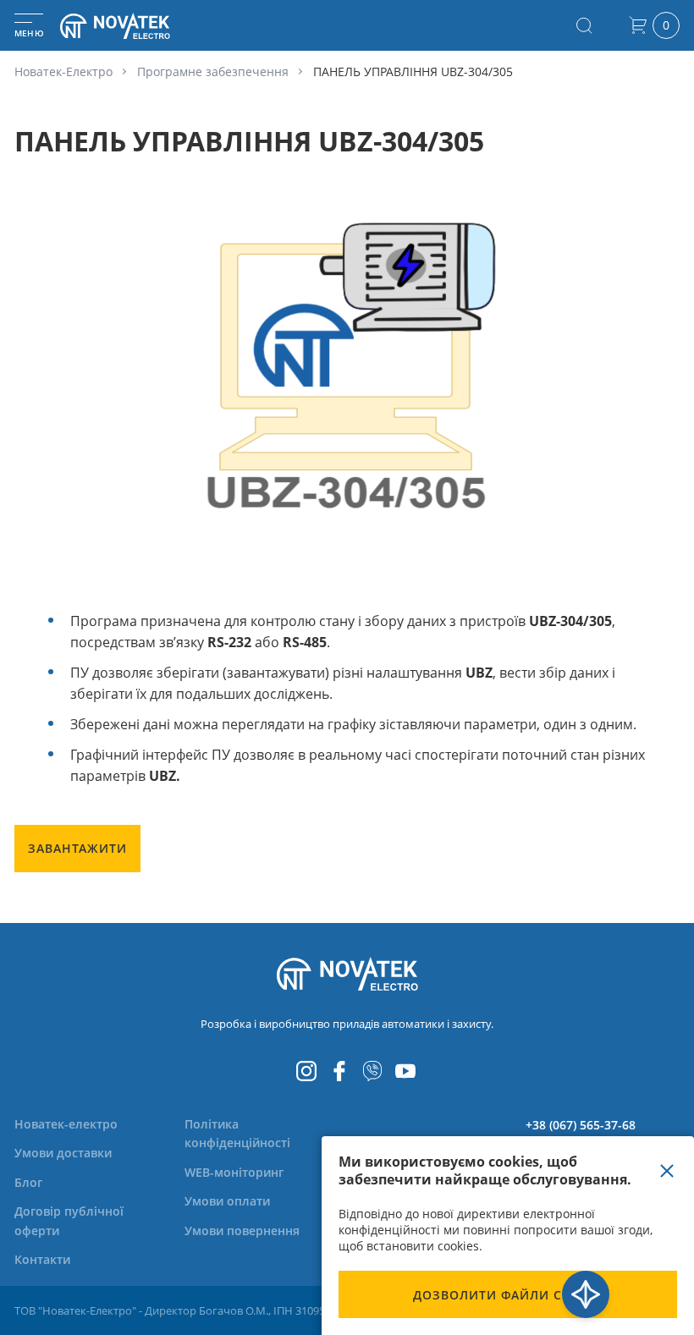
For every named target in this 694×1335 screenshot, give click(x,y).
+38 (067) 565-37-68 (581, 1125)
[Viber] (372, 1071)
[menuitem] (66, 1124)
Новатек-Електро (63, 71)
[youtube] (405, 1071)
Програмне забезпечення (213, 71)
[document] (508, 1235)
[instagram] (306, 1071)
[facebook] (339, 1071)
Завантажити (77, 848)
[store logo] (135, 26)
